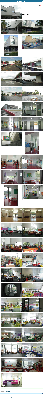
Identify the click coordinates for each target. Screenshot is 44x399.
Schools (5, 390)
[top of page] (42, 393)
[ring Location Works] (42, 1)
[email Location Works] (40, 1)
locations (15, 3)
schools (25, 3)
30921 (29, 3)
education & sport (20, 3)
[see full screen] (38, 5)
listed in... (23, 18)
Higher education (7, 391)
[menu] (1, 1)
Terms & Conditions (10, 397)
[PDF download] (40, 5)
